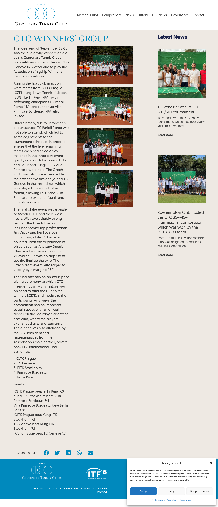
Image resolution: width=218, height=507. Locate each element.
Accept (143, 491)
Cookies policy (158, 500)
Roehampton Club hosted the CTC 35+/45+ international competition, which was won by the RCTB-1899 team (181, 222)
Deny (171, 491)
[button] (211, 463)
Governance (180, 15)
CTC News (159, 15)
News (130, 15)
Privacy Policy (173, 500)
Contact (198, 15)
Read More (165, 135)
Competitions (111, 15)
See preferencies (199, 491)
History (143, 15)
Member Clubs (87, 15)
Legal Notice (186, 500)
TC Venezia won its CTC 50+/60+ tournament (179, 109)
